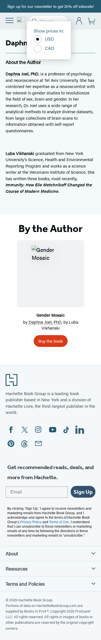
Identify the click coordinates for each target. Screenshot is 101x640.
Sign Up (83, 491)
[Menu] (9, 20)
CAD (49, 48)
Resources (16, 568)
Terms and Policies (25, 583)
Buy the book (50, 341)
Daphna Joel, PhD (45, 322)
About (12, 553)
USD (49, 39)
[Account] (79, 21)
